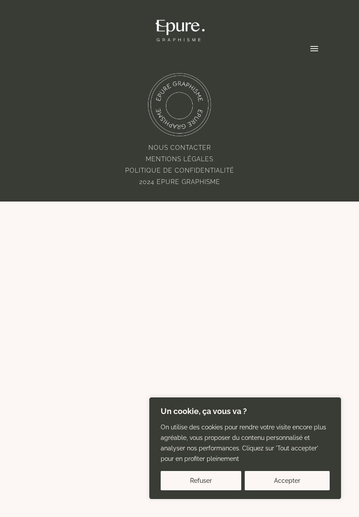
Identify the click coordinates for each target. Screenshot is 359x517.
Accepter (287, 480)
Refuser (201, 480)
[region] (245, 448)
